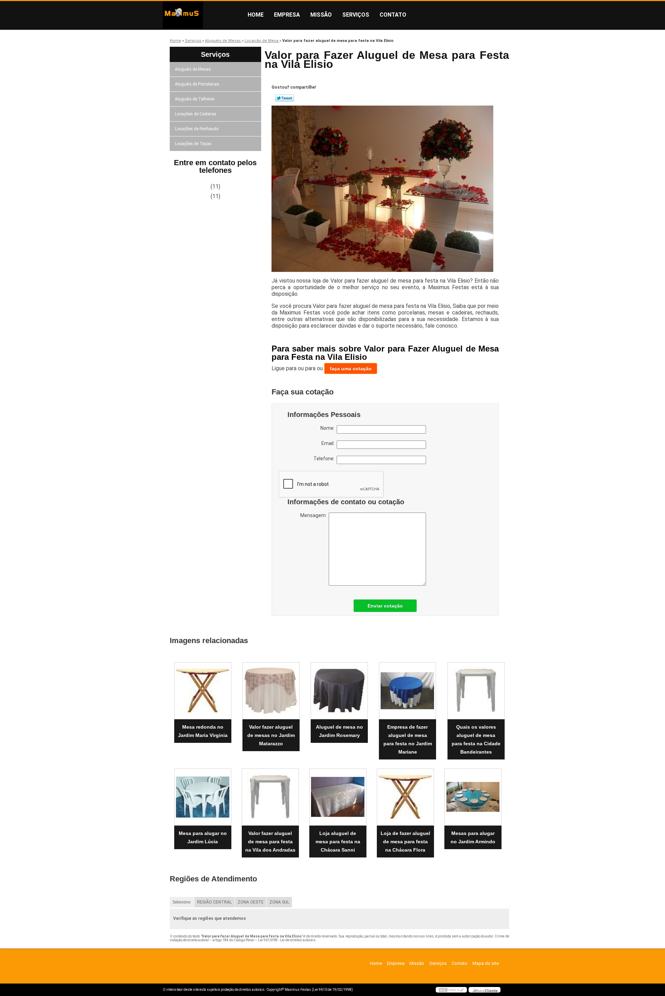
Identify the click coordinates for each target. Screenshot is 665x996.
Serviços (355, 14)
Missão (321, 14)
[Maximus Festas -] (202, 15)
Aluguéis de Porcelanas (197, 84)
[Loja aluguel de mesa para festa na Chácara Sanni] (337, 797)
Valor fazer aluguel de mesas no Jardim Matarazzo (271, 735)
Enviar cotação (385, 605)
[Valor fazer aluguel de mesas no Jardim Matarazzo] (271, 690)
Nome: (328, 428)
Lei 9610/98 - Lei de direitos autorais (287, 940)
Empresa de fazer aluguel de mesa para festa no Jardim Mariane (407, 739)
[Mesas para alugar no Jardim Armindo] (473, 797)
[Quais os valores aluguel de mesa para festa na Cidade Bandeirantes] (476, 690)
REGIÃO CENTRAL (214, 902)
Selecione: (181, 902)
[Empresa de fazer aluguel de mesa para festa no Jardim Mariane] (407, 690)
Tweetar (284, 98)
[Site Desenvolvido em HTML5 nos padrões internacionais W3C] (451, 990)
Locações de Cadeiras (195, 114)
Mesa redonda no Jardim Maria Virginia (203, 731)
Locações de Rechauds (197, 128)
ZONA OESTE (251, 902)
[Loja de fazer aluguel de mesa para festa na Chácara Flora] (405, 797)
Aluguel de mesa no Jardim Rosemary (339, 731)
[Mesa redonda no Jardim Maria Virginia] (202, 690)
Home (256, 14)
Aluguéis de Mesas (193, 69)
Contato (393, 14)
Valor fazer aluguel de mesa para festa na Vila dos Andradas (270, 841)
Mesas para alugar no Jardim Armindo (473, 837)
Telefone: (325, 458)
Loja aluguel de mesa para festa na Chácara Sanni (338, 841)
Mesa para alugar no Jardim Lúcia (203, 837)
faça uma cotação (351, 368)
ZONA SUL (279, 902)
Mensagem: (314, 515)
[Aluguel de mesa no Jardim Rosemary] (339, 690)
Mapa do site (485, 963)
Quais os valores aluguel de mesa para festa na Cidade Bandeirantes (476, 739)
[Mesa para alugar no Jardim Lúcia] (202, 797)
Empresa (287, 14)
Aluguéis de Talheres (195, 99)
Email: (329, 443)
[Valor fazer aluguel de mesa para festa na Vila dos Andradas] (270, 797)
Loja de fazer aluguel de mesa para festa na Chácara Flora (405, 841)
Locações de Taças (193, 143)
